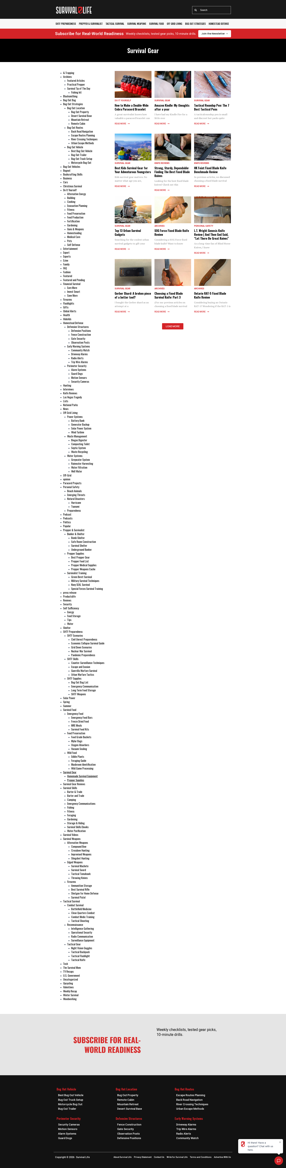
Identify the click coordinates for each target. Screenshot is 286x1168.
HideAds (67, 319)
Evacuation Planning (77, 206)
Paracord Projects (72, 483)
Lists (65, 401)
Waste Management (77, 436)
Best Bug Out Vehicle (81, 151)
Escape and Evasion (80, 667)
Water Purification (76, 831)
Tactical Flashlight (80, 956)
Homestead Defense (219, 24)
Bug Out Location (76, 108)
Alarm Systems (78, 370)
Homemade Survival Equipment (82, 776)
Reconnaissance (75, 925)
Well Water (76, 471)
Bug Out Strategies (195, 24)
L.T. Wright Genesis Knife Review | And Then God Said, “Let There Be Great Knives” (211, 234)
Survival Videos (70, 835)
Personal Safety (71, 487)
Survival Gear (69, 772)
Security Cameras (80, 381)
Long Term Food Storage (83, 690)
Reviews (67, 600)
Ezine (65, 260)
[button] (172, 326)
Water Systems (74, 456)
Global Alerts (69, 311)
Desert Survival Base (81, 116)
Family (66, 264)
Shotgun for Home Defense (84, 893)
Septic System (78, 448)
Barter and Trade (75, 796)
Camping (71, 800)
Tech (65, 964)
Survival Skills (70, 788)
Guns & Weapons (75, 229)
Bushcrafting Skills (72, 174)
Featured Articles (76, 80)
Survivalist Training (77, 573)
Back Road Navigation (82, 131)
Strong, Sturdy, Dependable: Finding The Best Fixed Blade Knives (172, 172)
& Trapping (68, 73)
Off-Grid (67, 475)
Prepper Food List (80, 561)
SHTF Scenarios (75, 635)
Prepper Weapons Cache (83, 569)
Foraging (71, 815)
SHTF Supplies (74, 678)
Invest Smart (73, 291)
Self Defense (73, 245)
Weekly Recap (70, 991)
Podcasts (67, 518)
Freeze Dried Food (80, 721)
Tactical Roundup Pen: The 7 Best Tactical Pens (211, 107)
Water (70, 624)
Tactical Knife (78, 960)
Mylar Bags (76, 741)
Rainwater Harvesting (82, 463)
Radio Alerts (77, 358)
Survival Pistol (78, 897)
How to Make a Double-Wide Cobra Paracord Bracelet (132, 107)
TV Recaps (68, 971)
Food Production (75, 217)
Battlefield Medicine (81, 909)
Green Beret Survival (81, 577)
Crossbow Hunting (80, 850)
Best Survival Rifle (80, 889)
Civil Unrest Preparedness (84, 639)
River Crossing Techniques (84, 139)
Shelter (67, 628)
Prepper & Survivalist (91, 24)
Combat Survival (75, 905)
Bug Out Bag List (79, 682)
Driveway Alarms (79, 354)
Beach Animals (74, 491)
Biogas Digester (79, 440)
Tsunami (75, 506)
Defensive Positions (81, 331)
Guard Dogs (77, 374)
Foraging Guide (78, 761)
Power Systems (75, 417)
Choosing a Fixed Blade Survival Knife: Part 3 (168, 295)
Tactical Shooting (80, 921)
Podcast (67, 514)
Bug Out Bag (69, 100)
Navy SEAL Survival (80, 585)
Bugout (66, 170)
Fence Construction (81, 334)
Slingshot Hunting (80, 858)
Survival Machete (79, 866)
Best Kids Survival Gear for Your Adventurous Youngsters (133, 170)
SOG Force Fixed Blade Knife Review (171, 232)
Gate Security (78, 338)
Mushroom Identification (83, 764)
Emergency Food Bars (81, 717)
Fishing (70, 807)
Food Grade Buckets (81, 737)
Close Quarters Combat (83, 913)
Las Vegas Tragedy (72, 397)
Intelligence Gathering (82, 928)
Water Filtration (79, 467)
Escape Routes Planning (83, 135)
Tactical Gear (74, 944)
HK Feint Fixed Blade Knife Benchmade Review (210, 170)
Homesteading (74, 233)
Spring (66, 702)
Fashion (67, 272)
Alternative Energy (76, 194)
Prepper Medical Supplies (83, 565)
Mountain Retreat (80, 120)
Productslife (69, 596)
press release (69, 592)
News (65, 409)
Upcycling (68, 983)
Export (66, 252)
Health (66, 315)
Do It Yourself (70, 190)
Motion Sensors (79, 378)
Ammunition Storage (81, 885)
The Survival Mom (72, 968)
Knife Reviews (70, 393)
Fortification (73, 221)
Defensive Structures (78, 327)
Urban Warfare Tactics (82, 674)
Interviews (68, 389)
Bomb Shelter (78, 538)
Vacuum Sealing (79, 749)
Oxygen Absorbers (80, 745)
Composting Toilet (80, 444)
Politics (67, 522)
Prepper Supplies (75, 553)
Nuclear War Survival (81, 651)
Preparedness (74, 510)
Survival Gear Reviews (74, 784)
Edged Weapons (75, 862)
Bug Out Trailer (79, 155)
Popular (67, 526)
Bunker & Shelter (75, 534)
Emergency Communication (84, 686)
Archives (67, 77)
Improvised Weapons (81, 854)
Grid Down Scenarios (81, 647)
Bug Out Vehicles (71, 167)
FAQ (65, 268)
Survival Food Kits (80, 729)
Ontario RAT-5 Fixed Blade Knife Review (210, 295)
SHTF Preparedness (66, 24)
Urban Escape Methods (82, 143)
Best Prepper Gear (80, 557)
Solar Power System (81, 428)
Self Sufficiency (71, 608)
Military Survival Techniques (85, 581)
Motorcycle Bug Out (81, 162)
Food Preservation (76, 213)
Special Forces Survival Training (87, 589)
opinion (66, 479)
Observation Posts (80, 342)
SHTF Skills (72, 659)
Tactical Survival (115, 24)
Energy (70, 612)
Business (67, 178)
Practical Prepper (76, 84)
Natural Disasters (76, 499)
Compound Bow (78, 846)
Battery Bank (77, 420)
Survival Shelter (79, 545)
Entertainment (70, 249)
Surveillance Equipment (82, 940)
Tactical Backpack (80, 952)
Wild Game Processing (82, 768)
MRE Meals (76, 725)
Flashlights (68, 303)
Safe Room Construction (83, 542)
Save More (72, 295)
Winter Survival (71, 995)
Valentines (68, 987)
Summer (67, 706)
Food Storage (74, 616)
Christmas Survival (72, 186)
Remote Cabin (78, 123)
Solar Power (69, 698)
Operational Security (81, 932)
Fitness (70, 209)
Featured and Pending (74, 280)
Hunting (67, 385)
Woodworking (70, 999)
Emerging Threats (76, 495)
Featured (67, 276)
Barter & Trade (74, 792)
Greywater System (80, 460)
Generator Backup (80, 424)
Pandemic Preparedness (83, 655)
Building (71, 198)
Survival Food (156, 24)
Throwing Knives (79, 878)
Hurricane (76, 503)
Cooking (71, 202)
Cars (65, 182)
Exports (67, 256)
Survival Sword (78, 870)
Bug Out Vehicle (75, 147)
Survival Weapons (136, 24)
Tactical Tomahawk (81, 874)
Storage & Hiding (76, 823)
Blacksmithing (70, 96)
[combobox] (211, 10)
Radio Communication (82, 936)
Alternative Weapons (77, 843)
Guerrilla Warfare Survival (84, 671)
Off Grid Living (174, 24)
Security (67, 604)
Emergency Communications (81, 803)
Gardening (72, 225)
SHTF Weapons (78, 694)
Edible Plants (77, 756)
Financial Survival (71, 284)
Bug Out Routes (75, 127)
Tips (69, 620)
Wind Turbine (77, 432)
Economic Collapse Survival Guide (87, 643)
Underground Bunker (81, 549)
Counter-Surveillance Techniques (87, 663)
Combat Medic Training (82, 917)
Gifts (65, 307)
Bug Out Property (80, 112)
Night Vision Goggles (81, 948)
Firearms (67, 299)
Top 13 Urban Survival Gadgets (128, 232)
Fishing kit (76, 92)
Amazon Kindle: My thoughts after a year (171, 107)
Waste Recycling (79, 452)
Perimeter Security (76, 366)
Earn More (72, 288)
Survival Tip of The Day (78, 88)
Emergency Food (75, 714)
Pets (69, 241)
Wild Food (72, 753)
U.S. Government (71, 975)
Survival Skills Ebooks (77, 827)
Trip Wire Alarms (79, 362)
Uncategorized (70, 979)
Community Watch (80, 350)
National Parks (70, 405)
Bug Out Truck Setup (81, 159)
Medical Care (73, 237)
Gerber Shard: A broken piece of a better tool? (133, 295)
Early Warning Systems (78, 346)
